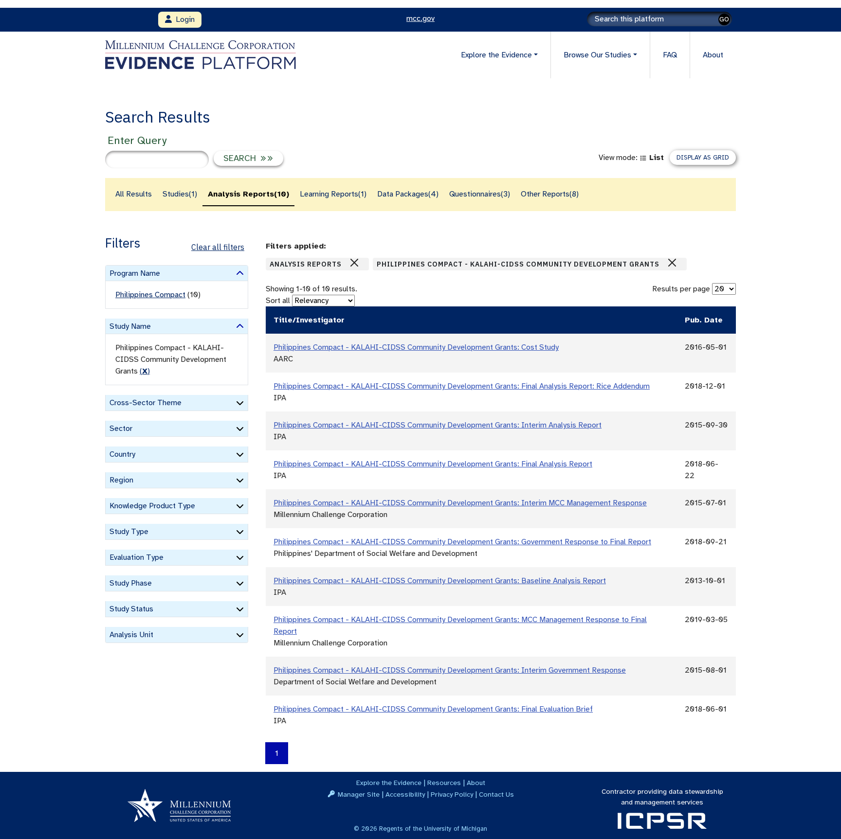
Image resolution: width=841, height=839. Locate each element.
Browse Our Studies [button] (597, 55)
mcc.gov (420, 18)
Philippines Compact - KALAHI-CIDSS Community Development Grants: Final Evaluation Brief (433, 709)
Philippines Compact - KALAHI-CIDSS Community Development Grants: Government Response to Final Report (462, 542)
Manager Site (359, 794)
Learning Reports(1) (333, 194)
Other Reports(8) (550, 194)
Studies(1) (180, 194)
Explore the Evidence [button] (496, 55)
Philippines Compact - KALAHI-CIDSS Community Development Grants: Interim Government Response (450, 670)
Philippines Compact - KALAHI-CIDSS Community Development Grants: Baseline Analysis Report (440, 581)
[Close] (354, 262)
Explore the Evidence (388, 782)
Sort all (278, 300)
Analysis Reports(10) (248, 194)
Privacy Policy (452, 794)
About (713, 55)
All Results (133, 194)
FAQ (670, 55)
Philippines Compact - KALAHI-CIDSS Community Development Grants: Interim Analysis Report (438, 425)
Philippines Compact (150, 295)
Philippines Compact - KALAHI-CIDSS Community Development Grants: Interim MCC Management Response (460, 503)
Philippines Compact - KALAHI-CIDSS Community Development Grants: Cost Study (416, 347)
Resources (444, 782)
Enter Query (137, 140)
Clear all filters (217, 247)
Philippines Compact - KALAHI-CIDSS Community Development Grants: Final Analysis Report (433, 464)
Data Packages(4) (408, 194)
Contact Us (496, 794)
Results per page (681, 289)
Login (183, 19)
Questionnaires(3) (479, 194)
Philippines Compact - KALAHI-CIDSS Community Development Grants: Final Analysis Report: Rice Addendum (462, 386)
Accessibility (405, 794)
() (145, 371)
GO (724, 19)
